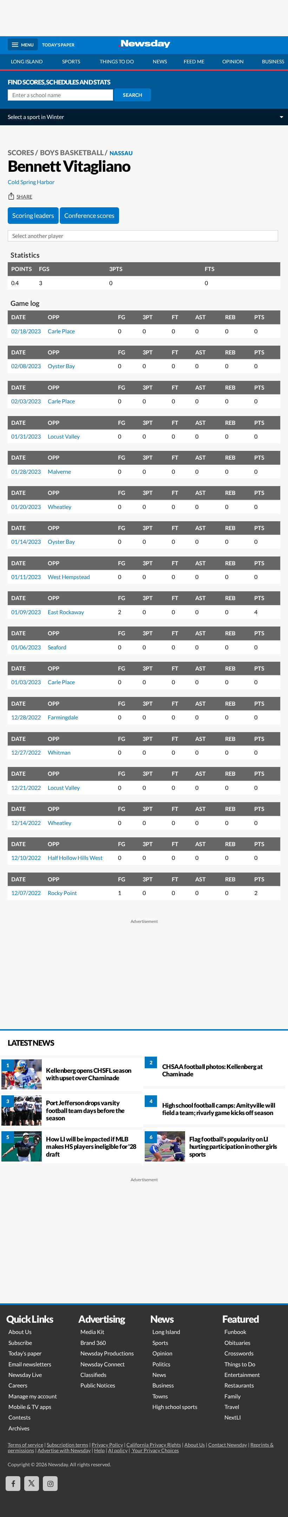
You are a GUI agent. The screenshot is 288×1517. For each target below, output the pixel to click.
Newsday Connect (102, 1364)
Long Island (27, 61)
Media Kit (92, 1331)
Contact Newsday (227, 1445)
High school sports (174, 1406)
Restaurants (239, 1385)
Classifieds (93, 1374)
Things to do (117, 61)
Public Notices (97, 1385)
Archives (19, 1428)
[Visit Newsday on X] (31, 1483)
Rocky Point (62, 892)
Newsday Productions (107, 1353)
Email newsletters (29, 1364)
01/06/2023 (26, 647)
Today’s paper (24, 1353)
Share (24, 197)
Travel (231, 1406)
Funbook (235, 1331)
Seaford (57, 647)
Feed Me (194, 61)
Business (163, 1385)
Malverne (59, 471)
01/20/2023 (26, 506)
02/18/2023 (26, 331)
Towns (160, 1396)
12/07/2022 (26, 892)
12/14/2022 (26, 822)
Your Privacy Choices (155, 1450)
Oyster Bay (61, 366)
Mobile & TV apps (29, 1406)
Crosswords (239, 1353)
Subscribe (20, 1342)
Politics (161, 1364)
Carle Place (61, 331)
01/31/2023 (26, 436)
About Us (20, 1331)
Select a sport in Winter (36, 116)
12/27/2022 (26, 752)
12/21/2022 (26, 787)
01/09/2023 (26, 612)
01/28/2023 (26, 471)
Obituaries (237, 1342)
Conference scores (89, 215)
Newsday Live (25, 1374)
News (160, 61)
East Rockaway (66, 612)
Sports (71, 61)
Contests (19, 1417)
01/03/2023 (26, 682)
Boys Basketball (72, 152)
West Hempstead (69, 576)
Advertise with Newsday (64, 1450)
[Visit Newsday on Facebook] (13, 1483)
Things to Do (239, 1364)
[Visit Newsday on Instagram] (50, 1483)
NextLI (232, 1417)
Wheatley (59, 506)
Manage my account (32, 1396)
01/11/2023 (26, 576)
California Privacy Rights (153, 1445)
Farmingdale (63, 717)
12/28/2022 (26, 717)
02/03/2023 (26, 401)
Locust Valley (64, 436)
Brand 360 (93, 1342)
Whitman (59, 752)
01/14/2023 (26, 541)
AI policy (117, 1450)
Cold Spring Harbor (31, 181)
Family (232, 1396)
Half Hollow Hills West (75, 857)
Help (99, 1450)
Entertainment (242, 1374)
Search (132, 95)
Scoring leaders (33, 215)
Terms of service (25, 1445)
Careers (17, 1385)
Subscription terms (67, 1445)
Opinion (233, 61)
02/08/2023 (26, 366)
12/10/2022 (26, 857)
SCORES (21, 152)
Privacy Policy (107, 1445)
